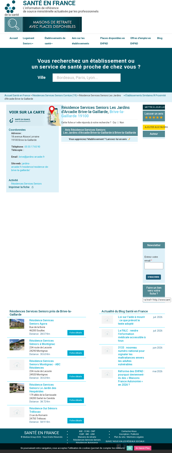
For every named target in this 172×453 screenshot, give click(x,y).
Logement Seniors (28, 41)
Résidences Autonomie (87, 443)
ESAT (81, 434)
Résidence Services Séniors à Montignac (42, 342)
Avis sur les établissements (80, 41)
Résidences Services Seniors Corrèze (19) (54, 95)
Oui (114, 122)
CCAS (86, 431)
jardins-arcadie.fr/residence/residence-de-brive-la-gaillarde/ (30, 167)
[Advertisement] (154, 190)
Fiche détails (76, 332)
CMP (93, 431)
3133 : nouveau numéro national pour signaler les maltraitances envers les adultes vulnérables (131, 356)
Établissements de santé (55, 41)
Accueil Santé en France (17, 95)
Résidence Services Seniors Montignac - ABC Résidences (44, 364)
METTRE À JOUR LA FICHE (155, 107)
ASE (81, 431)
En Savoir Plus (143, 448)
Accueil (14, 38)
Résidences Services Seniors (26, 183)
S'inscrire (153, 276)
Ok (129, 448)
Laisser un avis (154, 113)
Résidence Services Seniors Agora (41, 322)
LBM (93, 434)
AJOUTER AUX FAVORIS (155, 127)
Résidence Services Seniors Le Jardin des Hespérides (42, 388)
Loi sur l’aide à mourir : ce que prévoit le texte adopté (131, 320)
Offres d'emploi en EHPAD (140, 41)
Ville (43, 77)
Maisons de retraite (87, 437)
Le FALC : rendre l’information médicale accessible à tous (132, 335)
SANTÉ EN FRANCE (41, 432)
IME (87, 434)
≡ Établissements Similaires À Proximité (145, 95)
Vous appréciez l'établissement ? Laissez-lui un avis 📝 (99, 139)
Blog (159, 38)
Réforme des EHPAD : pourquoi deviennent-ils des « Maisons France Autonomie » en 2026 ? (131, 378)
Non (122, 122)
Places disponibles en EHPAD (112, 41)
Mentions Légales (135, 437)
